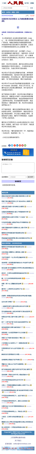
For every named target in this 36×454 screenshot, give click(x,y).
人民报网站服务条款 (18, 437)
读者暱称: (5, 177)
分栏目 (8, 12)
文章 (17, 12)
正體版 (32, 3)
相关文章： (5, 192)
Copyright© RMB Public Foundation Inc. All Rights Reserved (18, 433)
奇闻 (13, 12)
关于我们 (18, 440)
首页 (3, 12)
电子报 (27, 3)
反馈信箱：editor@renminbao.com (18, 444)
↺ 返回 (4, 3)
